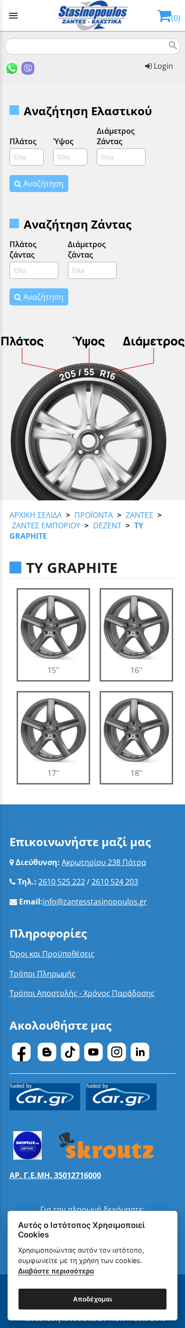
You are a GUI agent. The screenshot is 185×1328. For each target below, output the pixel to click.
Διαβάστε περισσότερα (56, 1271)
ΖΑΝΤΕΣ (139, 515)
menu (13, 15)
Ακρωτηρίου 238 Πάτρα (104, 862)
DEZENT (107, 525)
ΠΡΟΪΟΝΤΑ (93, 515)
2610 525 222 (61, 881)
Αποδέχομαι (92, 1299)
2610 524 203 (115, 881)
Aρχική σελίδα (35, 515)
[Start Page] (93, 15)
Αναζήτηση (42, 183)
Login (162, 66)
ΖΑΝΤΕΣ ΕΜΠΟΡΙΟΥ (46, 525)
